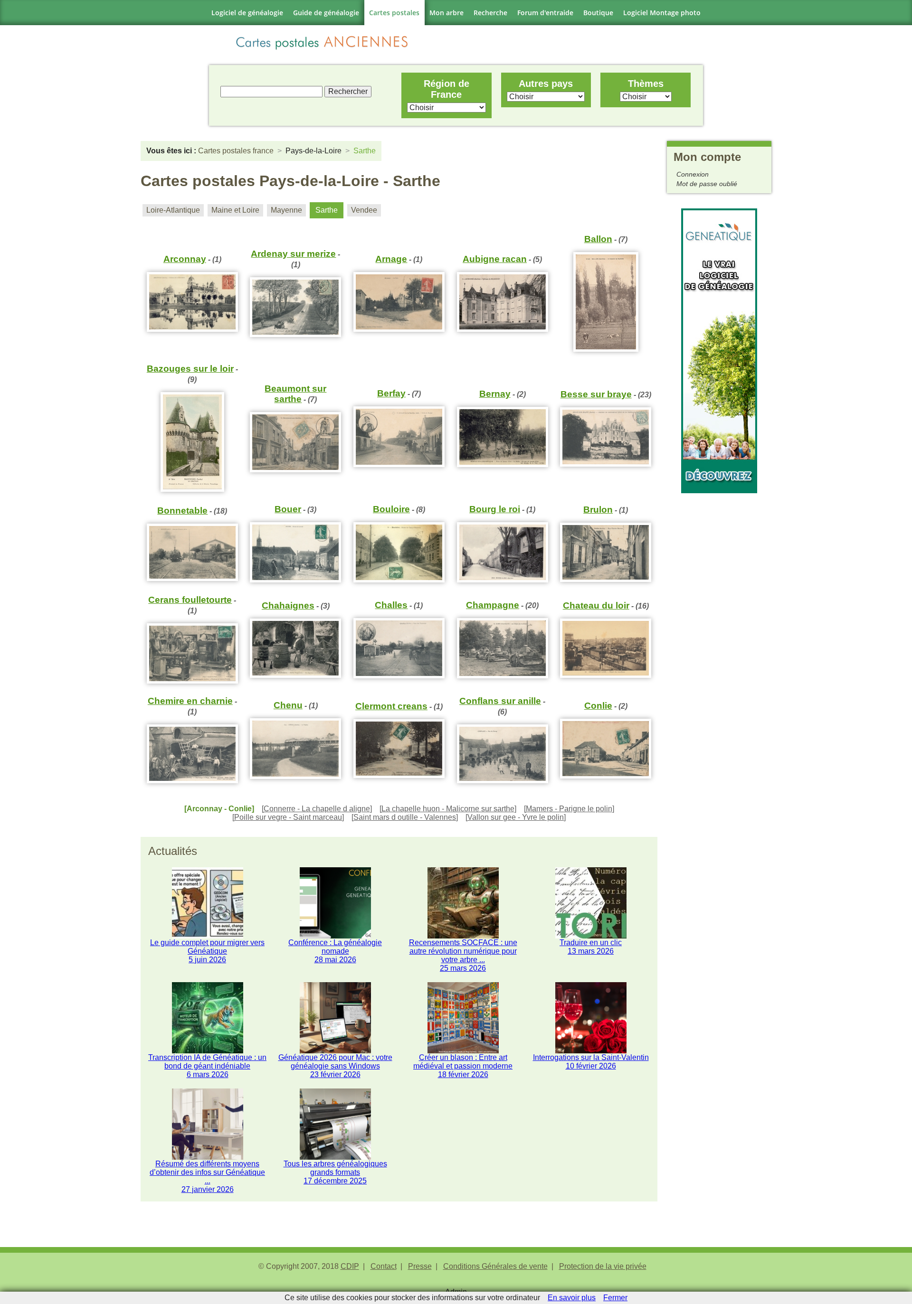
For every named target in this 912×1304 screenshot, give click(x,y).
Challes (391, 605)
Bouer (288, 509)
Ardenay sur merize (293, 254)
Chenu (288, 705)
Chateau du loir (596, 605)
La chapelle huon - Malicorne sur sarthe (447, 809)
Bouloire (391, 509)
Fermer (615, 1298)
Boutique (598, 12)
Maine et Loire (235, 210)
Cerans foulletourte (190, 600)
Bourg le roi (494, 509)
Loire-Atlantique (173, 210)
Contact (383, 1266)
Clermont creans (391, 706)
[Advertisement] (719, 635)
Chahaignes (288, 605)
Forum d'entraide (545, 12)
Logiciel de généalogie (247, 12)
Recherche (490, 12)
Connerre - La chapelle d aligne (317, 809)
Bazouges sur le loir (190, 369)
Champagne (492, 605)
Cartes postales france (236, 151)
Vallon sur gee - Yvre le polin (515, 817)
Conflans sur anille (500, 701)
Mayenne (286, 210)
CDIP (350, 1266)
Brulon (598, 510)
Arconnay (184, 259)
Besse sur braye (596, 394)
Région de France (446, 89)
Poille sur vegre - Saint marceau (288, 817)
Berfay (391, 393)
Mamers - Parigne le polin (569, 809)
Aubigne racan (495, 259)
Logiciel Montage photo (662, 12)
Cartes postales (394, 12)
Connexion (692, 174)
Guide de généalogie (326, 12)
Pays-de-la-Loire (313, 151)
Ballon (598, 239)
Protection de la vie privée (602, 1266)
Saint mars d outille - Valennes (404, 817)
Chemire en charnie (190, 701)
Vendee (364, 210)
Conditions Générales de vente (495, 1266)
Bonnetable (182, 511)
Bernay (495, 394)
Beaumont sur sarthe (295, 394)
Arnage (391, 259)
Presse (420, 1266)
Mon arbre (446, 12)
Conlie (598, 706)
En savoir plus (572, 1298)
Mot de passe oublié (706, 184)
